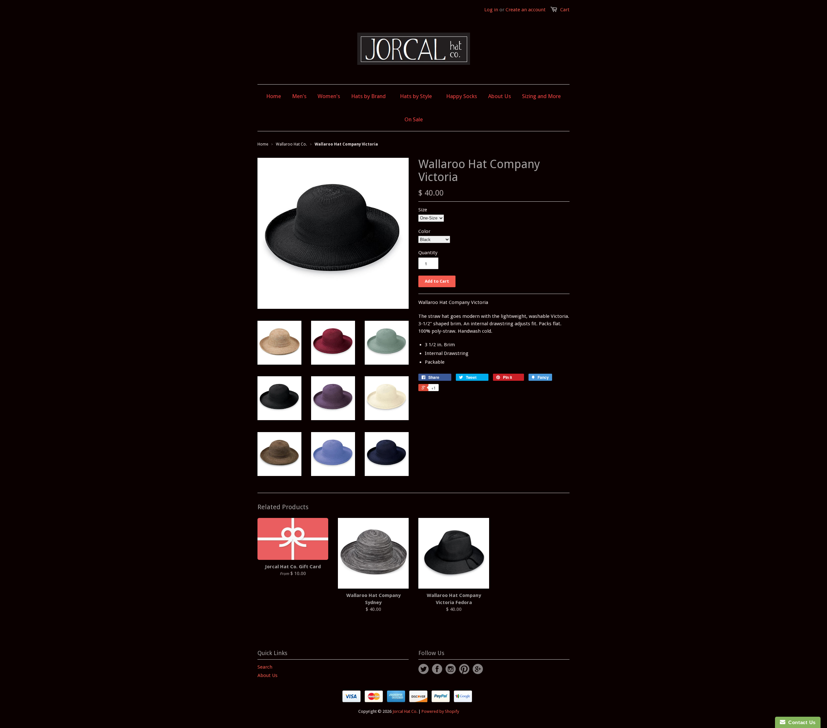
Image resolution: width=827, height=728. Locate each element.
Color (424, 231)
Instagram (450, 669)
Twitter (423, 669)
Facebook (437, 669)
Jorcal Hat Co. (405, 711)
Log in (491, 10)
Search (264, 667)
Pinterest (464, 669)
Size (422, 210)
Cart (565, 10)
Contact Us (800, 722)
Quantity (427, 253)
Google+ (478, 669)
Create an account (526, 10)
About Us (267, 675)
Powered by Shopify (440, 711)
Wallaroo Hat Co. (291, 144)
